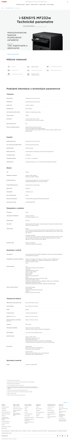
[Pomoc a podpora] (54, 4)
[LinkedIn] (62, 435)
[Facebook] (57, 435)
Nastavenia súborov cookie (7, 433)
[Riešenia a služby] (46, 4)
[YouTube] (67, 435)
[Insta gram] (60, 435)
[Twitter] (65, 435)
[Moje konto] (67, 2)
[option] (47, 41)
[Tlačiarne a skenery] (38, 4)
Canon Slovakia (5, 435)
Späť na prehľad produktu (13, 54)
